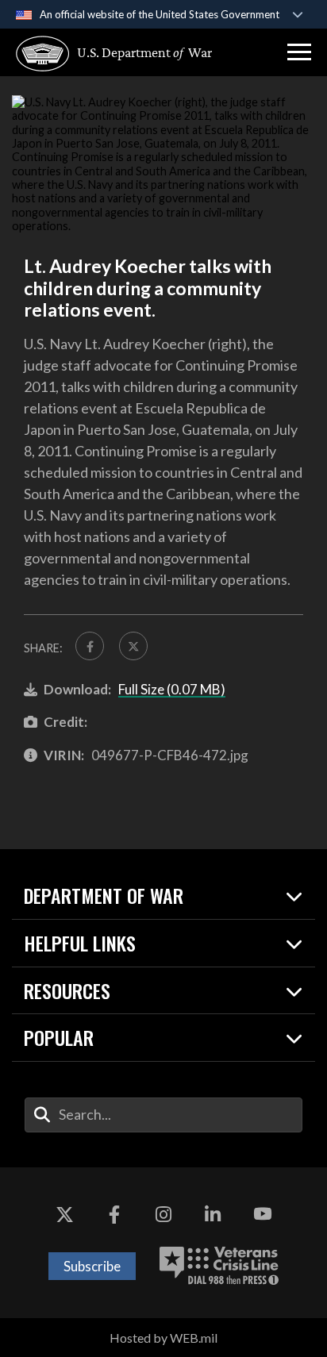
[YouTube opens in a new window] (263, 1215)
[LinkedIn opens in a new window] (213, 1215)
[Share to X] (133, 646)
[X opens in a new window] (64, 1215)
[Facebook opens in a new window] (114, 1215)
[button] (299, 52)
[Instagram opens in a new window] (163, 1215)
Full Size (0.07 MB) (171, 689)
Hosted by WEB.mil (163, 1337)
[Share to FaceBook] (89, 646)
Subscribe (92, 1266)
